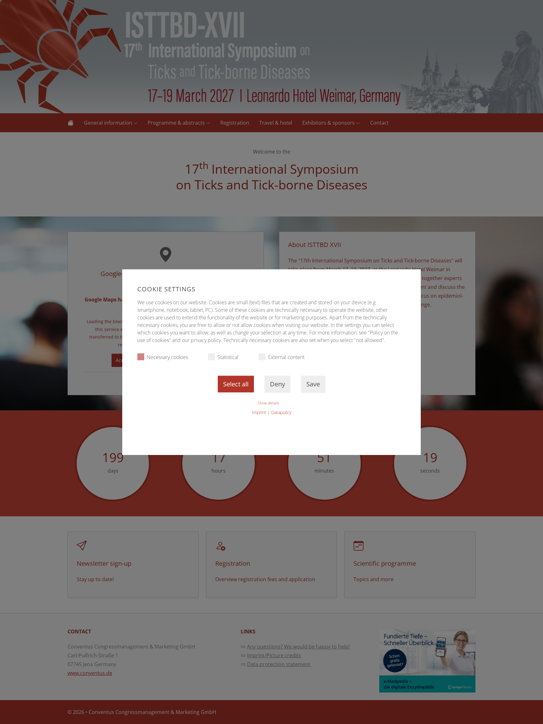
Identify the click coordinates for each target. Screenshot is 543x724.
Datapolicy (281, 412)
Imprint (259, 412)
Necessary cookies (167, 357)
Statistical (228, 357)
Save (313, 384)
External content (286, 357)
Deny (277, 384)
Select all (236, 384)
